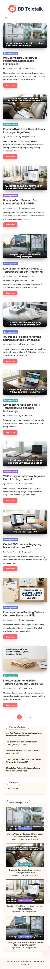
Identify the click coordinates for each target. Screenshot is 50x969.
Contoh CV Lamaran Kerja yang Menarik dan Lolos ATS (22, 546)
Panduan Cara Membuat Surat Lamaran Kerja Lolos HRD (21, 202)
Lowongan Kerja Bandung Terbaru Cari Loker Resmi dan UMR (23, 614)
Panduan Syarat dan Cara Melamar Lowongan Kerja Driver (24, 130)
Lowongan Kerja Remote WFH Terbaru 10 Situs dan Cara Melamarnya (21, 408)
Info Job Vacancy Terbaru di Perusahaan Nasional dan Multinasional (20, 61)
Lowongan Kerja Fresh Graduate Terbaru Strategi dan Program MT (23, 270)
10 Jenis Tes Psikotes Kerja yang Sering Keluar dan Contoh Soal (22, 338)
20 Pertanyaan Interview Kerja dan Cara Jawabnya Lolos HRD (24, 477)
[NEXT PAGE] (30, 716)
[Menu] (6, 18)
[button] (30, 716)
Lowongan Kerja (10, 53)
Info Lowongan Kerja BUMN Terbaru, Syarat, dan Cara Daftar (23, 682)
